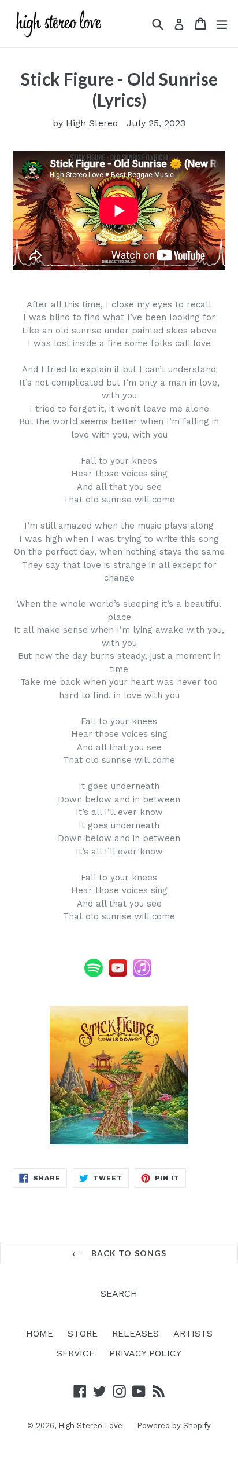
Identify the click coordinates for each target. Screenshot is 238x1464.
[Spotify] (93, 974)
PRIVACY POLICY (145, 1353)
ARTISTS (193, 1333)
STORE (83, 1333)
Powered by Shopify (174, 1425)
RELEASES (135, 1333)
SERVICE (76, 1353)
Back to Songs (128, 1253)
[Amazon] (152, 974)
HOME (39, 1333)
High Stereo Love (90, 1425)
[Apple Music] (142, 974)
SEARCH (119, 1293)
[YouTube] (118, 974)
